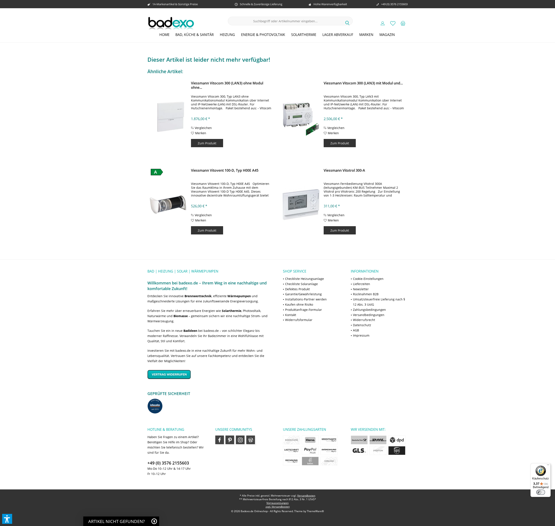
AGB (356, 330)
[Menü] (548, 465)
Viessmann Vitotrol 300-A (344, 170)
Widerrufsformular (298, 320)
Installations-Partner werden (306, 299)
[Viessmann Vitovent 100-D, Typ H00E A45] (168, 204)
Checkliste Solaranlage (301, 284)
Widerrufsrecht (364, 320)
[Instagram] (240, 440)
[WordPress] (250, 440)
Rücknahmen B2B (366, 294)
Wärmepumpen (239, 296)
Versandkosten (306, 495)
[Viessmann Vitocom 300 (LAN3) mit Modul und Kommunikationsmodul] (300, 117)
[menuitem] (403, 23)
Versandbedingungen (368, 315)
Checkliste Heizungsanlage (304, 279)
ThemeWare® (315, 511)
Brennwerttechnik (198, 296)
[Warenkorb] (403, 23)
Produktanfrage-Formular (303, 310)
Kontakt (290, 315)
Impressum (361, 335)
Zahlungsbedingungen (369, 310)
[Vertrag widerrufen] (209, 374)
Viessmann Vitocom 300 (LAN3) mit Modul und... (363, 83)
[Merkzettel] (392, 23)
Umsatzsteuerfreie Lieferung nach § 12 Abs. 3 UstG (379, 302)
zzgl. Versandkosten (278, 506)
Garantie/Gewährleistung (303, 294)
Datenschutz (362, 325)
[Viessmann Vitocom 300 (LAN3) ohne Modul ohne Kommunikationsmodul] (168, 117)
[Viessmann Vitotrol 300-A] (300, 204)
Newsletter (361, 289)
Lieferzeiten (361, 284)
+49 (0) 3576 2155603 (168, 463)
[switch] (540, 492)
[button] (7, 519)
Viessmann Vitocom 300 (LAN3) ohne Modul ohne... (227, 85)
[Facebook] (219, 440)
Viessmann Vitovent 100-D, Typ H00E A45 (224, 170)
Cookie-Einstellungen (368, 279)
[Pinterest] (229, 440)
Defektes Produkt (297, 289)
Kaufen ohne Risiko (299, 304)
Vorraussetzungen (277, 503)
